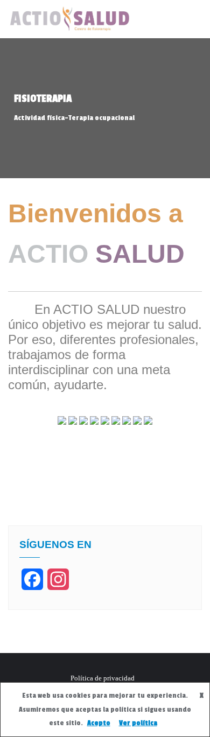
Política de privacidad (103, 678)
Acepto (98, 723)
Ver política (138, 723)
